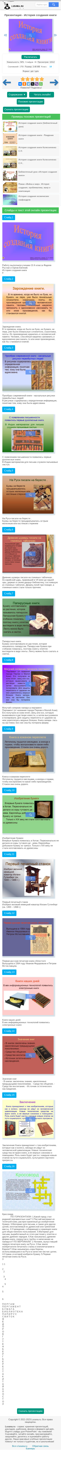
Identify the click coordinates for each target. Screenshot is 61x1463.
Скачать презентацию (16, 109)
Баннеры (30, 1448)
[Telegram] (28, 84)
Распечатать (30, 57)
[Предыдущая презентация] (7, 82)
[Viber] (36, 84)
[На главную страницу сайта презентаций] (14, 6)
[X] (32, 84)
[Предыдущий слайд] (5, 35)
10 (50, 66)
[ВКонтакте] (20, 84)
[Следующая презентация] (54, 82)
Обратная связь (40, 1446)
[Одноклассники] (24, 84)
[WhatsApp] (41, 84)
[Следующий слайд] (55, 35)
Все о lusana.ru (19, 1446)
